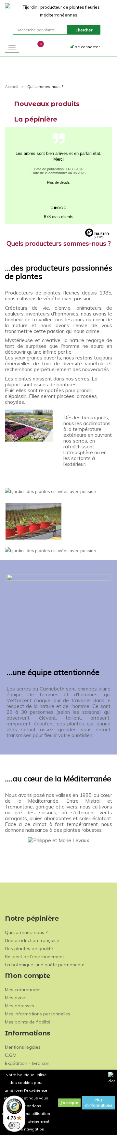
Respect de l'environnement (34, 956)
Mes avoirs (16, 998)
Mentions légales (23, 1047)
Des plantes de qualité (29, 948)
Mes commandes (23, 989)
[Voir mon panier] (35, 46)
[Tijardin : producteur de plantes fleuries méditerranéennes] (58, 11)
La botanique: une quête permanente (44, 965)
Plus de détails (58, 182)
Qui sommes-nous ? (26, 932)
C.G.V (10, 1055)
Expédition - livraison (27, 1063)
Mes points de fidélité (27, 1022)
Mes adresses (19, 1006)
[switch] (14, 1125)
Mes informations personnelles (37, 1014)
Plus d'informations (98, 1103)
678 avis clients (58, 216)
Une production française (32, 940)
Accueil (11, 86)
